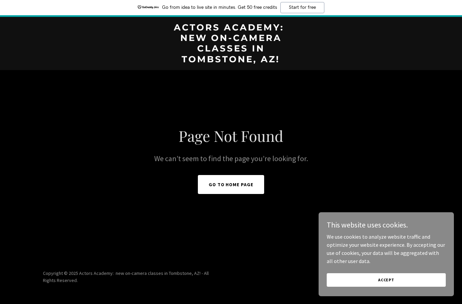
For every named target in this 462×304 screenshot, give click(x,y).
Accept (386, 279)
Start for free (302, 7)
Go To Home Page (231, 184)
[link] (230, 60)
